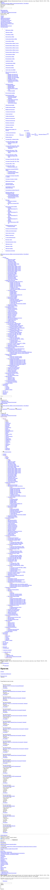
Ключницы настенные (12, 381)
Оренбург (7, 431)
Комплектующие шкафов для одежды (18, 289)
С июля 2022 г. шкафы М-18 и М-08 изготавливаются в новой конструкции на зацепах (18, 846)
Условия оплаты (3, 861)
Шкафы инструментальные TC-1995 (17, 360)
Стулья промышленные (13, 371)
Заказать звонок (3, 416)
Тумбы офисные (13, 302)
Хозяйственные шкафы (12, 305)
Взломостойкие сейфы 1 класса (14, 266)
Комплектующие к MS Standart (16, 325)
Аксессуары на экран (12, 369)
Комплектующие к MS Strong (16, 330)
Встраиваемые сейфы (12, 273)
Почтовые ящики (9, 383)
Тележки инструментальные (14, 367)
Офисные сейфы (11, 260)
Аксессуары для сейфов (13, 279)
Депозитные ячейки (12, 278)
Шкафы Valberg (13, 293)
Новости (5, 394)
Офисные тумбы (11, 378)
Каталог (4, 257)
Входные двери (11, 374)
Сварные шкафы (13, 295)
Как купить (5, 385)
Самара (6, 435)
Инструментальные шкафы (14, 358)
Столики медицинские (12, 309)
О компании (5, 384)
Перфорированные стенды (13, 365)
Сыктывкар (7, 444)
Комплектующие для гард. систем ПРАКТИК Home (21, 352)
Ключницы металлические (11, 380)
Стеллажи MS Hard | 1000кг (14, 331)
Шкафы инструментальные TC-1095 (17, 359)
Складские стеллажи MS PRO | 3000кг (16, 338)
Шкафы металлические (10, 280)
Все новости (3, 842)
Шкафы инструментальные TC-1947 (17, 362)
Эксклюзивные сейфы (12, 271)
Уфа (6, 446)
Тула (6, 447)
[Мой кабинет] (1, 398)
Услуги (4, 390)
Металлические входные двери (12, 373)
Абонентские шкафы (12, 304)
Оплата (6, 386)
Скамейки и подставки (15, 288)
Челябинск (7, 448)
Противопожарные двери (13, 375)
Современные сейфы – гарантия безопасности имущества (12, 853)
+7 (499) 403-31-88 (4, 11)
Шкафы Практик (13, 291)
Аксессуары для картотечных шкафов (18, 303)
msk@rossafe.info (3, 10)
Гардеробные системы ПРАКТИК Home (16, 348)
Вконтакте (6, 665)
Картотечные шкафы (12, 298)
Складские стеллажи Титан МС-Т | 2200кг (16, 343)
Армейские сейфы (11, 274)
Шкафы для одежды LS (15, 282)
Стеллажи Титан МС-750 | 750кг (14, 334)
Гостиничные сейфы (12, 272)
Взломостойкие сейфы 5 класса (14, 270)
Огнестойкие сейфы (12, 264)
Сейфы (7, 258)
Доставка (7, 387)
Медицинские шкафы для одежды (15, 317)
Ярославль (7, 449)
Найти (2, 884)
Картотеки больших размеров (16, 300)
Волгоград (7, 425)
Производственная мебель (11, 354)
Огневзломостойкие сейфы (13, 263)
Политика (2, 859)
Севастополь (8, 438)
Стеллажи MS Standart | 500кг (14, 324)
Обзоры (2, 869)
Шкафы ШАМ (13, 292)
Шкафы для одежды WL (15, 284)
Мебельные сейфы (11, 259)
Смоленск (7, 440)
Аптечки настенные (12, 315)
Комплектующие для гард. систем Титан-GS (19, 353)
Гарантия (7, 388)
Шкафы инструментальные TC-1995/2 (18, 363)
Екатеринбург (8, 427)
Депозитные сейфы (12, 277)
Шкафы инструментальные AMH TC (18, 364)
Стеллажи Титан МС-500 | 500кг (14, 333)
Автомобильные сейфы (13, 276)
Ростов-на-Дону (8, 434)
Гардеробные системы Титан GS (14, 349)
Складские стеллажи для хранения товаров (9, 854)
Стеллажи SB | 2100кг (12, 336)
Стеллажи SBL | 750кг (12, 335)
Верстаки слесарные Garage (16, 356)
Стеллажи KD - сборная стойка (14, 323)
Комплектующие (13, 342)
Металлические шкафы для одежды (15, 281)
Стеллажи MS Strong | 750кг (14, 328)
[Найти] (0, 9)
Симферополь (8, 439)
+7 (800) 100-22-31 (8, 12)
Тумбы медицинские (12, 311)
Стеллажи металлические (10, 322)
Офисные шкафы (11, 379)
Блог (1, 866)
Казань (6, 428)
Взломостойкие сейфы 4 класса (14, 269)
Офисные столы (11, 377)
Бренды (2, 868)
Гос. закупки (5, 391)
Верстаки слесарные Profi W (16, 357)
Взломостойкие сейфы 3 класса (14, 268)
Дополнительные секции (15, 341)
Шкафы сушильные (12, 370)
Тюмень (7, 445)
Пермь (6, 433)
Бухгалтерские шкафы (12, 296)
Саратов (7, 437)
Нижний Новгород (9, 430)
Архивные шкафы (12, 290)
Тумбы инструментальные (13, 368)
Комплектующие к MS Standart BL (17, 327)
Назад (6, 419)
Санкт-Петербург (9, 436)
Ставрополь (7, 441)
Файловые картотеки (14, 299)
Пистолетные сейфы (12, 262)
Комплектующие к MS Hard (16, 332)
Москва (7, 422)
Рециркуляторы (11, 321)
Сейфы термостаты (12, 320)
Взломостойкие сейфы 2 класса (14, 267)
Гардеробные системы (10, 347)
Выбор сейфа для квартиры (6, 852)
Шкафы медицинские (12, 308)
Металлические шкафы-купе (16, 294)
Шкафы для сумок (14, 287)
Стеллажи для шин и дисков (14, 344)
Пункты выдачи (3, 858)
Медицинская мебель (10, 306)
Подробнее (5, 688)
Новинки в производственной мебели (8, 844)
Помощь (2, 865)
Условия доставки (4, 863)
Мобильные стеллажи (12, 345)
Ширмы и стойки (11, 316)
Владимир (7, 424)
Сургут (6, 442)
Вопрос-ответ (3, 867)
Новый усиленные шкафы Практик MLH (9, 848)
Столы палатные (11, 310)
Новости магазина (6, 838)
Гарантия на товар (4, 864)
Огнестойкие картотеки (15, 301)
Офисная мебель (9, 376)
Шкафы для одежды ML (15, 283)
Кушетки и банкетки (12, 314)
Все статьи (2, 850)
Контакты (5, 392)
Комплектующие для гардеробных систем (17, 351)
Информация (3, 860)
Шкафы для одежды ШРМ (15, 285)
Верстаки (10, 355)
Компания (2, 855)
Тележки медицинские (12, 313)
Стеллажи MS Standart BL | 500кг (15, 326)
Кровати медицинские (12, 312)
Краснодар (7, 429)
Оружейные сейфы (12, 261)
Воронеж (7, 426)
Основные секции (14, 339)
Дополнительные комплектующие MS (16, 346)
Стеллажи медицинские (13, 319)
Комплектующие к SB (14, 337)
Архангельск (8, 423)
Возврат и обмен (8, 389)
